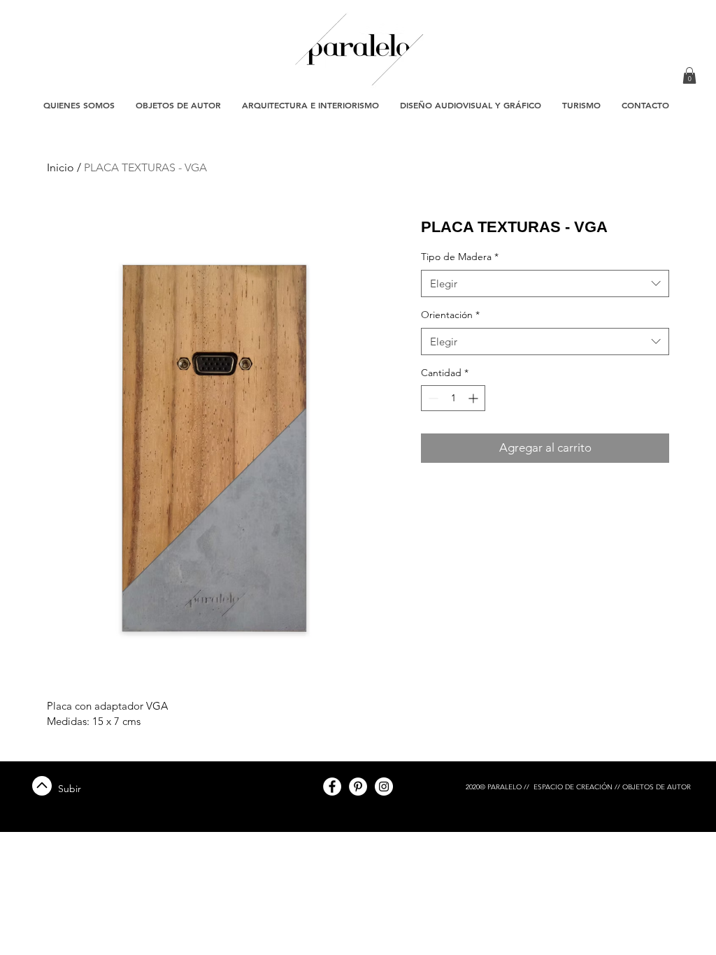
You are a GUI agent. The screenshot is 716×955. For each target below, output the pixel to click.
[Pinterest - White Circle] (358, 786)
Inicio (60, 167)
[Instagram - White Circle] (384, 786)
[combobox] (545, 283)
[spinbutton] (453, 398)
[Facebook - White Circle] (332, 786)
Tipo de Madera (460, 256)
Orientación (450, 314)
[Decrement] (432, 398)
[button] (689, 75)
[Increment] (474, 398)
